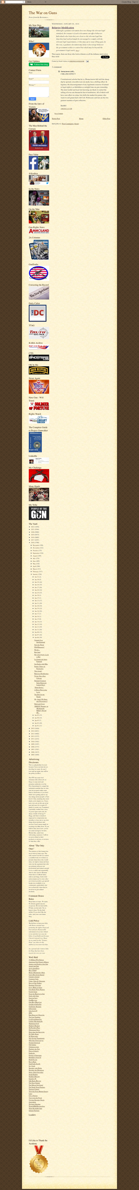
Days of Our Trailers (35, 983)
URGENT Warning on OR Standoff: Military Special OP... (41, 709)
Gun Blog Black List (35, 1002)
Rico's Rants (32, 1062)
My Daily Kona (34, 1034)
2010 (33, 741)
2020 (33, 532)
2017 (33, 540)
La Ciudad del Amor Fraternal (40, 660)
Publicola (32, 1053)
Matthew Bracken (34, 1026)
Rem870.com (33, 1060)
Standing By (33, 1079)
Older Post (106, 118)
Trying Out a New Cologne (40, 677)
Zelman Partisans (34, 1110)
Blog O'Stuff (33, 970)
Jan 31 (37, 577)
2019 (33, 535)
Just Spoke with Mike (41, 664)
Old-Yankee (32, 1045)
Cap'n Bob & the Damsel (36, 975)
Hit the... (37, 650)
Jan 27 (37, 587)
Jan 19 (37, 608)
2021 (33, 529)
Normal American (34, 1043)
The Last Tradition (34, 1017)
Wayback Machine (34, 1104)
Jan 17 (37, 614)
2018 (33, 537)
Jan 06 (37, 637)
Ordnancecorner (34, 1047)
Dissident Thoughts (35, 985)
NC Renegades (33, 1036)
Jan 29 (37, 582)
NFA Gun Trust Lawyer (36, 1040)
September (36, 553)
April (35, 566)
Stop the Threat (39, 645)
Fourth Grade (33, 992)
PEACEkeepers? (39, 647)
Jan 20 (37, 606)
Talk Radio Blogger (35, 1081)
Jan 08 (37, 632)
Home (81, 118)
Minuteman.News (34, 1030)
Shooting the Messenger (36, 1070)
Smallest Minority (34, 1076)
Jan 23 (37, 598)
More (77, 50)
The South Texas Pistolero (37, 1087)
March (35, 569)
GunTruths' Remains (35, 1006)
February (36, 571)
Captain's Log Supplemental (39, 641)
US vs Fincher (33, 1096)
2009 (33, 744)
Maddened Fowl (34, 1023)
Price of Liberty (34, 1051)
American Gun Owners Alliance (39, 962)
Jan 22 (37, 600)
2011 (33, 739)
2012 (33, 736)
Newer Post (56, 118)
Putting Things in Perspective (39, 667)
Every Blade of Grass (35, 987)
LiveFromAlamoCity (35, 1019)
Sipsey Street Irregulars (36, 1072)
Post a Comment (59, 113)
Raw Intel (37, 652)
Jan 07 (37, 635)
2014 (33, 731)
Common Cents (33, 979)
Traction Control (34, 1089)
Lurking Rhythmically (36, 1021)
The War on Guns (43, 12)
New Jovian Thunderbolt (36, 1038)
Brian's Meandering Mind (37, 972)
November (36, 548)
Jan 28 (37, 585)
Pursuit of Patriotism (35, 1055)
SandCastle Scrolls (34, 1064)
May (34, 564)
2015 (33, 728)
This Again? (38, 671)
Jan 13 (37, 624)
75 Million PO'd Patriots (36, 960)
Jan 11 (37, 629)
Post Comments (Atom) (70, 123)
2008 (33, 747)
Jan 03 (37, 720)
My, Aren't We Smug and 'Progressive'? (41, 700)
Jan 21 (37, 603)
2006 (33, 752)
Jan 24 (37, 595)
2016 (33, 542)
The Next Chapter (34, 1083)
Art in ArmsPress (34, 968)
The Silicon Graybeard (36, 1085)
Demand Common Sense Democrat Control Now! (40, 683)
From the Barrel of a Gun (37, 994)
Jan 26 (37, 590)
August (35, 556)
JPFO (30, 1013)
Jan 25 (37, 593)
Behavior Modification (41, 674)
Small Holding (33, 1074)
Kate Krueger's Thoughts (36, 1015)
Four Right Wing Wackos (37, 989)
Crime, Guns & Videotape (37, 981)
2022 (33, 527)
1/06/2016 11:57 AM (66, 109)
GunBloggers (33, 1000)
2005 (33, 755)
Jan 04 (37, 718)
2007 (33, 749)
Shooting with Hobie (35, 1068)
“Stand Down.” (39, 687)
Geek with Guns (34, 996)
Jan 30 (37, 579)
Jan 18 (37, 611)
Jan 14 (37, 622)
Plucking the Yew (34, 1049)
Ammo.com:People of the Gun (38, 964)
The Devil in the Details (39, 695)
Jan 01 (37, 726)
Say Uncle (32, 1066)
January (35, 574)
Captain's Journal (34, 977)
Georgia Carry (33, 998)
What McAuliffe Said (35, 1108)
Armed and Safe (34, 966)
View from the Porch (35, 1098)
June (34, 561)
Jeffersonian (32, 1009)
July (34, 558)
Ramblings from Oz (35, 1057)
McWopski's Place (34, 1028)
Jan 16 (37, 616)
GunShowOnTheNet (35, 1004)
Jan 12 (37, 627)
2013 (33, 734)
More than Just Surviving (37, 1032)
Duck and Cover (39, 704)
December (36, 545)
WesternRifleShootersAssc (37, 1106)
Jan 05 (37, 715)
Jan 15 (37, 619)
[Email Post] (87, 61)
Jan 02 (37, 723)
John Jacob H (33, 1011)
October (35, 550)
